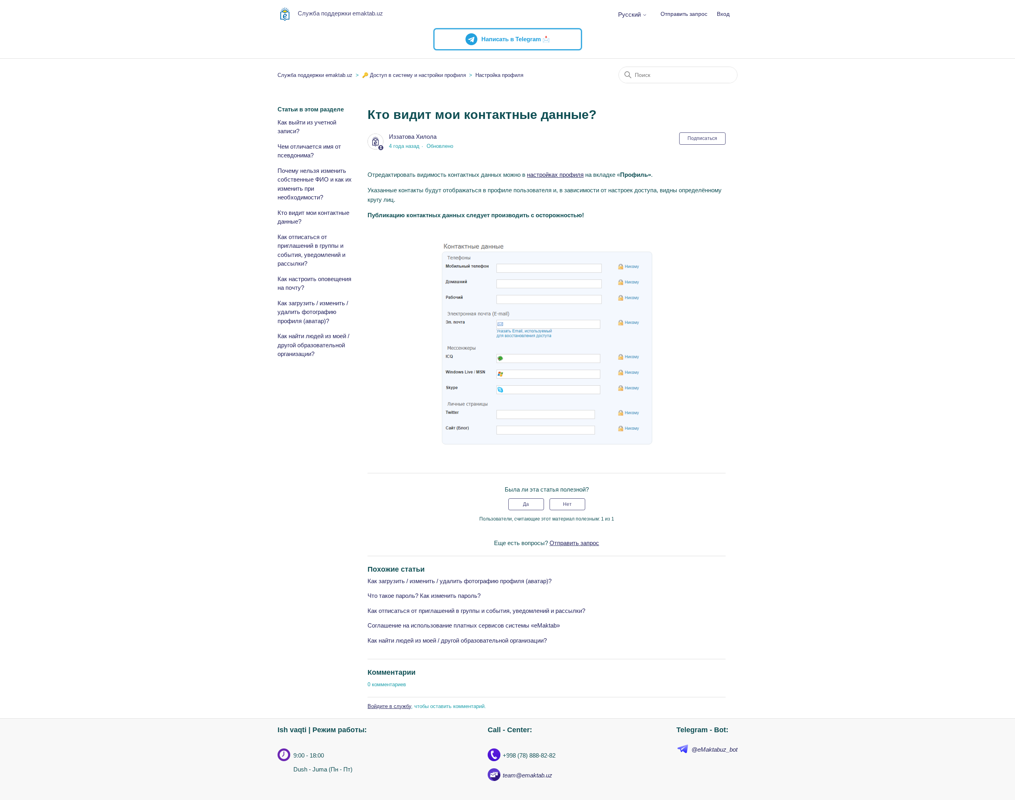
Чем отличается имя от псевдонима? (309, 151)
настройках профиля (555, 174)
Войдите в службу (389, 706)
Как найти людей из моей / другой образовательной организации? (313, 345)
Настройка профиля (499, 75)
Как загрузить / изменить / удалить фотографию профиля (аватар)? (313, 312)
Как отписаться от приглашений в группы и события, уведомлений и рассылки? (311, 250)
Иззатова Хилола (413, 136)
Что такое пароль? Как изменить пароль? (424, 595)
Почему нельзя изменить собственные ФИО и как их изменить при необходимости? (315, 184)
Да (526, 504)
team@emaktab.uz (527, 775)
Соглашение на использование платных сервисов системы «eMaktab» (464, 625)
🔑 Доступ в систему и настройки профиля (414, 75)
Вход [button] (723, 14)
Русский (630, 14)
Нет (567, 504)
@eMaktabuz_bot (714, 749)
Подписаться (702, 138)
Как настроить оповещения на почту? (314, 283)
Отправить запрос (684, 14)
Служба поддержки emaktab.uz (315, 75)
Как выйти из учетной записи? (307, 127)
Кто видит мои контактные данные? (313, 217)
